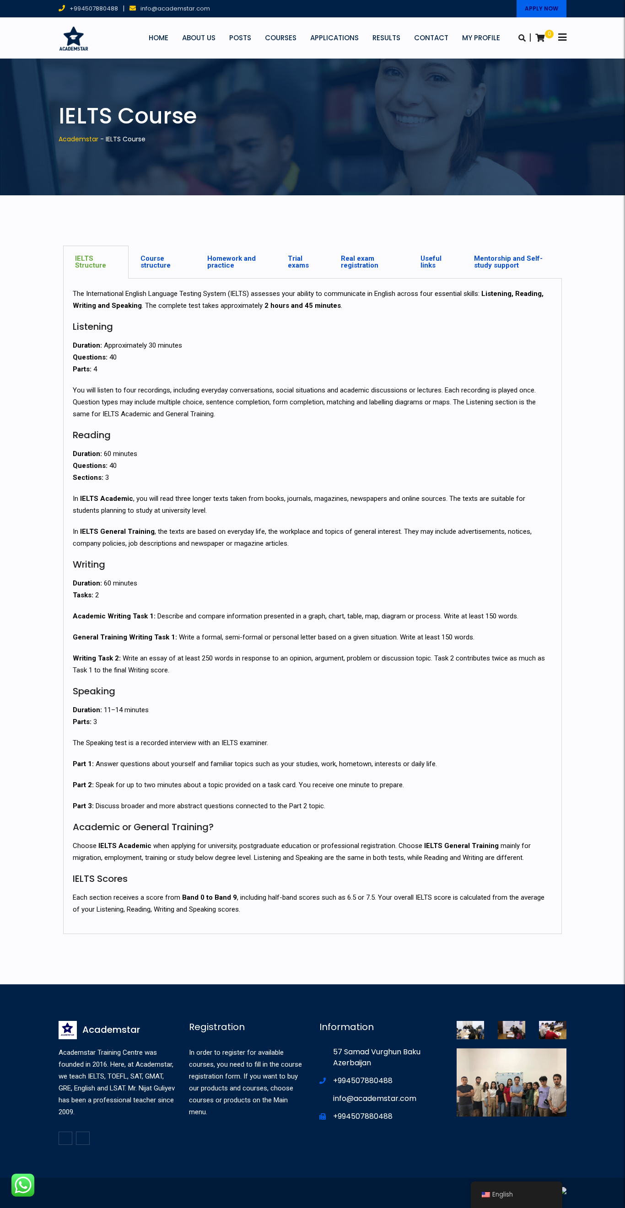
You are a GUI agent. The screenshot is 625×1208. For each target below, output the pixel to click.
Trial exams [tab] (298, 261)
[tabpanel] (312, 606)
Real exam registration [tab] (359, 261)
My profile (481, 38)
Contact (431, 38)
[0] (539, 38)
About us (199, 38)
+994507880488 (94, 8)
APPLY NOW (541, 8)
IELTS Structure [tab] (90, 261)
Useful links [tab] (431, 261)
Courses (280, 38)
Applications (334, 38)
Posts (240, 38)
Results (386, 38)
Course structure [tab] (155, 261)
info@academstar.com (175, 8)
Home (158, 38)
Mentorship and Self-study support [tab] (508, 261)
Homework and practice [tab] (231, 261)
